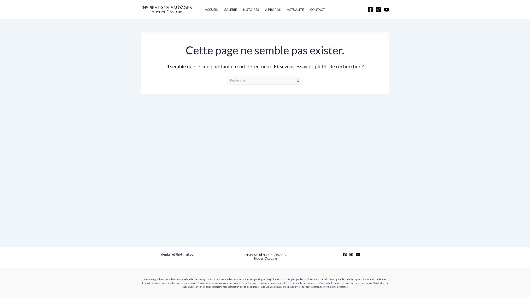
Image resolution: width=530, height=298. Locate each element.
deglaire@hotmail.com (178, 254)
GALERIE (230, 9)
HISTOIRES (251, 9)
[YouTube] (386, 9)
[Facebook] (370, 9)
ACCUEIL (211, 9)
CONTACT (317, 9)
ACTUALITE (295, 9)
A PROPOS (273, 9)
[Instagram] (378, 9)
